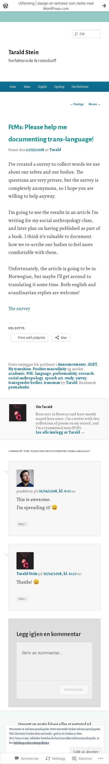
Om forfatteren (80, 87)
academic (16, 373)
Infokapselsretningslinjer (31, 743)
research (86, 373)
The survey (19, 308)
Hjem (12, 87)
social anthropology (25, 378)
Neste (95, 104)
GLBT (92, 364)
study (69, 378)
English (42, 87)
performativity (65, 373)
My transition (19, 368)
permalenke (18, 387)
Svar (22, 524)
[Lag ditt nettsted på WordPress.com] (54, 5)
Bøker (27, 87)
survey (81, 378)
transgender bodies (25, 382)
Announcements (72, 364)
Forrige (77, 104)
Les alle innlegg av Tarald (60, 432)
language (43, 373)
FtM (29, 373)
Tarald (55, 149)
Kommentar (73, 689)
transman (52, 382)
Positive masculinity (49, 368)
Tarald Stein (23, 52)
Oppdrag (59, 87)
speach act (54, 378)
